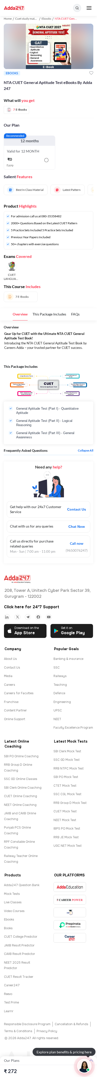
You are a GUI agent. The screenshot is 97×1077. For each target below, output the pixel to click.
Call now (76, 543)
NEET (57, 719)
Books (8, 928)
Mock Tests (12, 894)
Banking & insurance (68, 659)
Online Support (14, 719)
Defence (59, 693)
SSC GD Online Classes (20, 779)
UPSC (57, 710)
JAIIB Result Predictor (19, 945)
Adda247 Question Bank (21, 885)
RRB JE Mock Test (66, 837)
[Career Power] (69, 900)
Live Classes (13, 902)
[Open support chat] (84, 1066)
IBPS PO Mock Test (66, 829)
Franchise (11, 702)
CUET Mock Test (65, 811)
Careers (9, 685)
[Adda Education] (69, 887)
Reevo (8, 994)
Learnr (8, 1011)
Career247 (12, 985)
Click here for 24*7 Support (31, 607)
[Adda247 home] (14, 8)
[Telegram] (28, 617)
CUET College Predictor (20, 937)
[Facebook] (38, 617)
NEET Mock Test (64, 820)
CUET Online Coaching (20, 796)
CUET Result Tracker (18, 977)
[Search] (77, 8)
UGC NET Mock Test (67, 846)
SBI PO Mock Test (65, 777)
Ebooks (46, 18)
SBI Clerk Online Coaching (23, 788)
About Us (10, 659)
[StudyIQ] (69, 912)
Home (8, 18)
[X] (17, 617)
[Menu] (89, 8)
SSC (56, 668)
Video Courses (14, 911)
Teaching (60, 685)
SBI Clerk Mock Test (67, 751)
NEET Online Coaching (20, 805)
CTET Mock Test (64, 786)
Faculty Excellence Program (73, 728)
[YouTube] (49, 617)
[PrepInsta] (69, 925)
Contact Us (76, 509)
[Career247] (69, 938)
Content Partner (15, 710)
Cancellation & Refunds (71, 1024)
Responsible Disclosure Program (27, 1024)
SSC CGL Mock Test (67, 794)
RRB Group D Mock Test (70, 803)
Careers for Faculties (19, 693)
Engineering (62, 702)
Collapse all (85, 450)
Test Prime (11, 1002)
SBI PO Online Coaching (21, 756)
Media (8, 676)
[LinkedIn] (7, 617)
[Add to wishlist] (91, 73)
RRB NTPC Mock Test (68, 768)
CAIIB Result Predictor (19, 954)
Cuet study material (27, 18)
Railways (60, 676)
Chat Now (76, 527)
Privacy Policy (47, 1031)
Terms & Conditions (18, 1031)
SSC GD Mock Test (66, 760)
